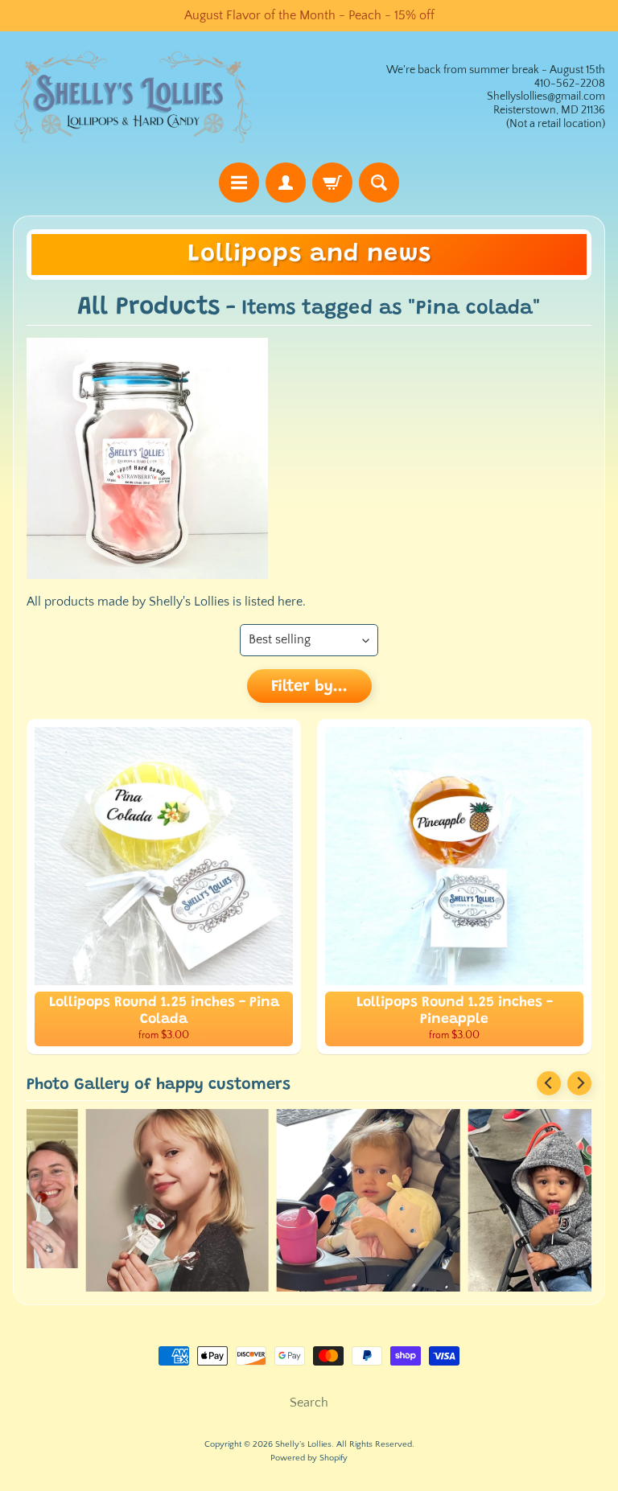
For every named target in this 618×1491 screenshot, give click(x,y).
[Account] (286, 182)
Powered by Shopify (309, 1458)
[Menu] (239, 182)
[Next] (579, 1083)
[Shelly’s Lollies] (133, 97)
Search (309, 1402)
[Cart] (332, 182)
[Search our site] (379, 182)
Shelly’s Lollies (303, 1444)
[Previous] (549, 1083)
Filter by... (309, 687)
